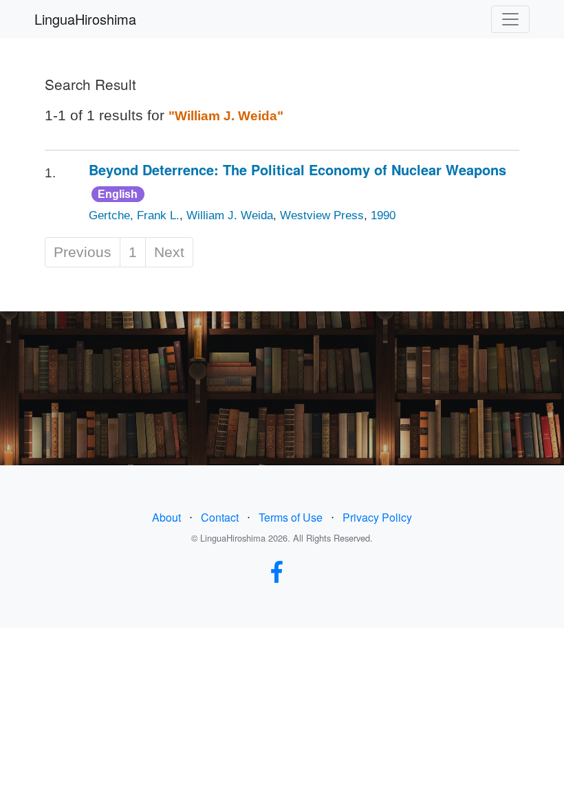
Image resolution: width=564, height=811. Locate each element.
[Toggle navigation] (510, 19)
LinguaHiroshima (85, 19)
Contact (220, 517)
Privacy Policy (377, 517)
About (166, 517)
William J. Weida (229, 215)
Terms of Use (291, 517)
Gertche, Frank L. (134, 215)
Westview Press (322, 215)
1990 (383, 215)
